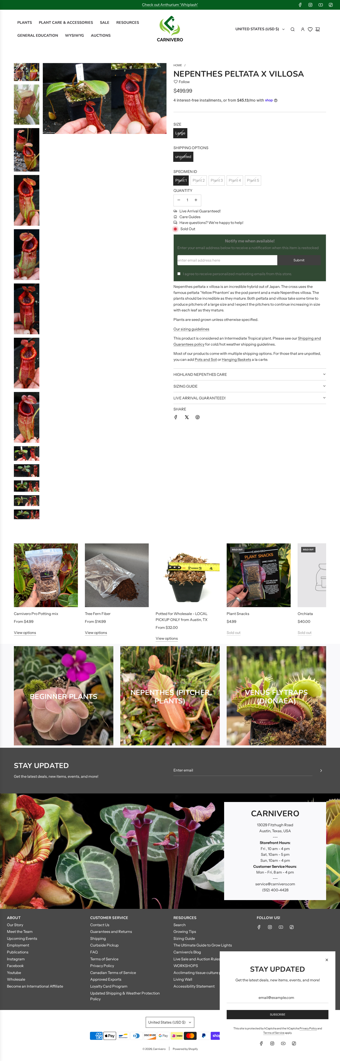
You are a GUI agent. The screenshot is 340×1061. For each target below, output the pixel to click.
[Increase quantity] (196, 200)
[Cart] (317, 29)
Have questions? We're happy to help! (211, 222)
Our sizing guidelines (191, 328)
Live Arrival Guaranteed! (200, 211)
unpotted (183, 156)
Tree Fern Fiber (98, 613)
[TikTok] (331, 5)
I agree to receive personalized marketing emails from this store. (237, 273)
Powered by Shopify (185, 1049)
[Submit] (321, 771)
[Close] (327, 960)
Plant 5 (253, 180)
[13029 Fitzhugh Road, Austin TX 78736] (170, 851)
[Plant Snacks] (259, 575)
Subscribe (277, 1014)
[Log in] (303, 29)
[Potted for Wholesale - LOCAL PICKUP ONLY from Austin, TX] (188, 575)
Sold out (234, 632)
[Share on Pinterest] (197, 418)
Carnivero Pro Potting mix (36, 613)
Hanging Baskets (236, 359)
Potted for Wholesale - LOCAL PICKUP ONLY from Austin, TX (181, 616)
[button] (22, 592)
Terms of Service (273, 1032)
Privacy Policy (308, 1028)
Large (180, 133)
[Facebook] (300, 5)
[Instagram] (310, 5)
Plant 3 (217, 180)
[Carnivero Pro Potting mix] (46, 575)
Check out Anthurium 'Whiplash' (170, 4)
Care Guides (190, 216)
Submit (299, 260)
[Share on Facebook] (176, 418)
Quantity (182, 190)
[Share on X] (187, 418)
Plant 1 (181, 180)
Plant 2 (199, 180)
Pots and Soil (206, 359)
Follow (184, 81)
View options (25, 632)
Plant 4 (235, 180)
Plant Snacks (238, 613)
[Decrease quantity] (179, 200)
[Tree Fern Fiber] (117, 575)
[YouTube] (320, 5)
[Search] (292, 29)
